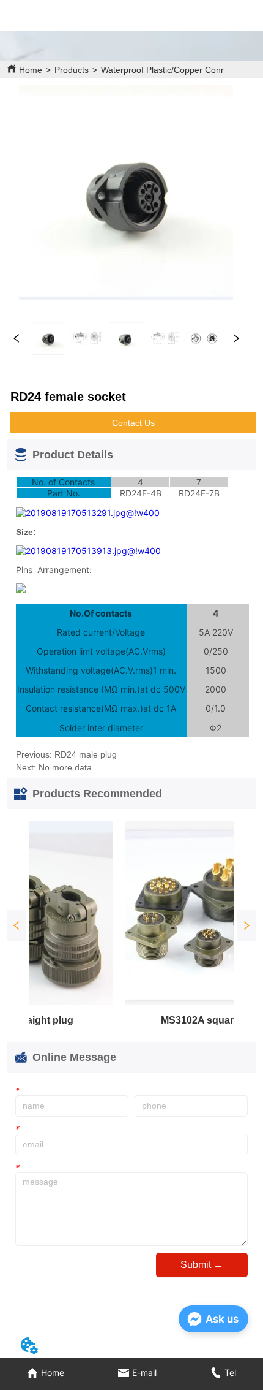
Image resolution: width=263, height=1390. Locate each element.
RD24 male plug (85, 754)
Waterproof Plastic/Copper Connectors (175, 70)
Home (30, 70)
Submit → (201, 1264)
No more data (65, 767)
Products (71, 70)
